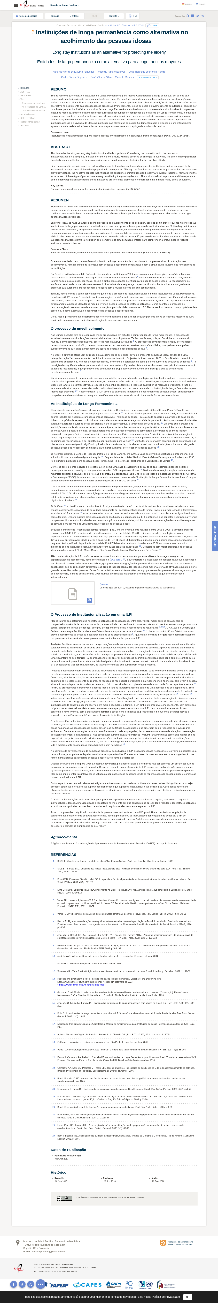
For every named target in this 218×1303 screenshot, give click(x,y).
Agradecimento (27, 114)
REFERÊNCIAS (27, 118)
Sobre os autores (148, 77)
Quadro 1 (117, 559)
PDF (134, 16)
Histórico (24, 125)
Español (188, 4)
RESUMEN (25, 95)
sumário (55, 16)
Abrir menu (17, 5)
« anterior (74, 16)
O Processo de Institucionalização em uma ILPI (35, 110)
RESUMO (24, 88)
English (202, 4)
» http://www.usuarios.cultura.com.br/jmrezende (80, 984)
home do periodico (28, 16)
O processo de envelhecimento (35, 103)
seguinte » (114, 16)
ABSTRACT (25, 92)
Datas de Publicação (30, 122)
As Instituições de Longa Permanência (35, 107)
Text (22, 99)
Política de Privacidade (166, 1296)
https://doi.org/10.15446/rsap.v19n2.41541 (124, 25)
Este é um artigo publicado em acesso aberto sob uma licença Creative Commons (110, 1197)
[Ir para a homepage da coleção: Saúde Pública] (24, 5)
